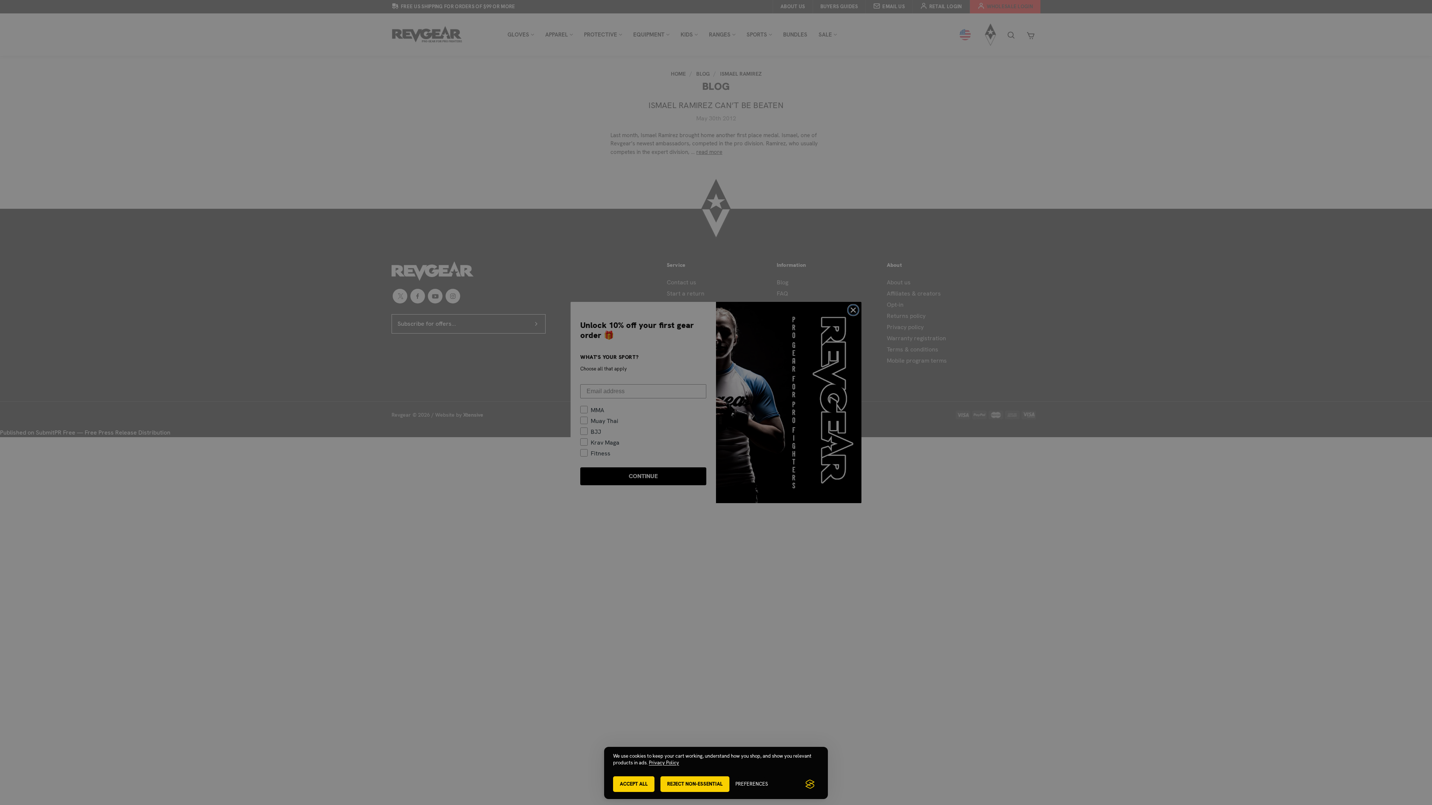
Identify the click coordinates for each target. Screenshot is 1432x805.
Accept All (634, 784)
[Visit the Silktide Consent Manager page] (810, 784)
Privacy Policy (664, 763)
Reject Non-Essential (695, 784)
